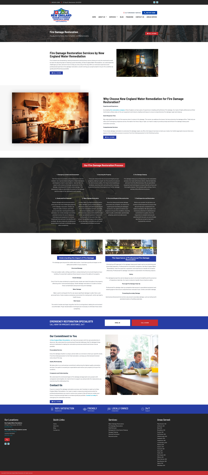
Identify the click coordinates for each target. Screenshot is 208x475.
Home (94, 17)
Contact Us (140, 17)
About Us (101, 17)
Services (112, 17)
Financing (129, 17)
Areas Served (152, 17)
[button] (103, 165)
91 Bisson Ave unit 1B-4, (11, 431)
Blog (122, 17)
